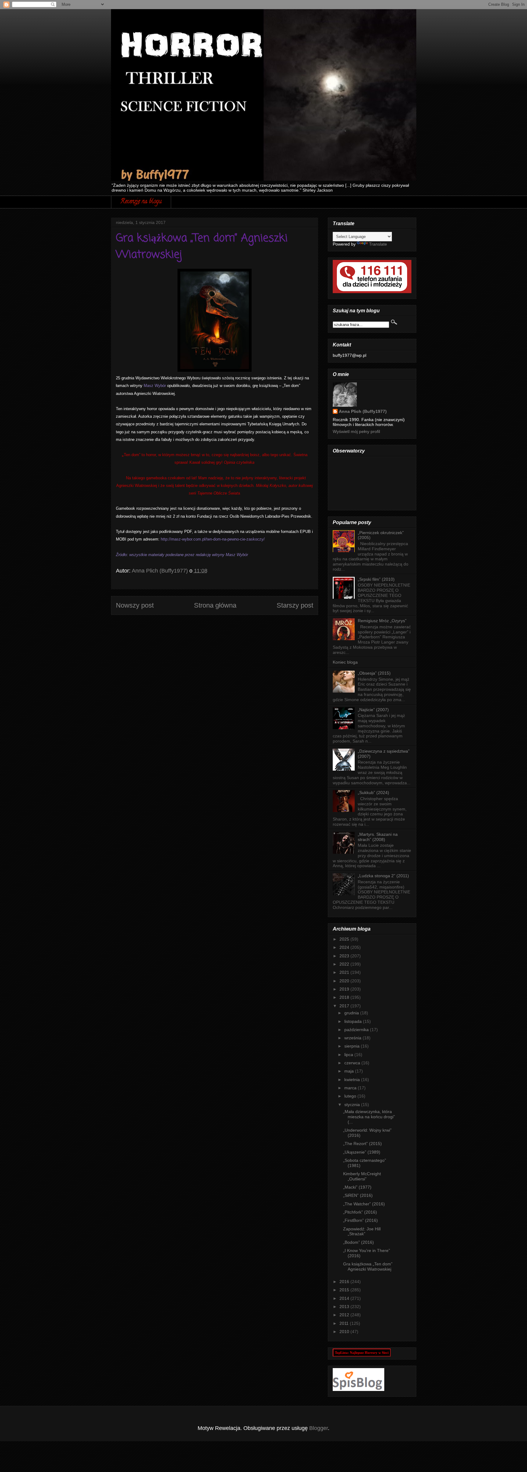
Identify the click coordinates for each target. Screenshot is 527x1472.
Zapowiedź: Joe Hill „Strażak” (362, 1231)
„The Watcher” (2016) (364, 1203)
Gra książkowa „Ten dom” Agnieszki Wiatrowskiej (368, 1266)
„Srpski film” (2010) (376, 579)
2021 (344, 972)
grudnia (352, 1012)
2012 (344, 1314)
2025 (344, 939)
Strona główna (215, 605)
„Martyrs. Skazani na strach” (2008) (378, 837)
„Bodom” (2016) (358, 1242)
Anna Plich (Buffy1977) (363, 411)
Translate (378, 244)
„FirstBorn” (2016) (360, 1220)
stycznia (352, 1104)
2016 (344, 1281)
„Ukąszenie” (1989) (361, 1152)
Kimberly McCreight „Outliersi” (362, 1176)
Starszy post (295, 605)
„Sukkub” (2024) (373, 792)
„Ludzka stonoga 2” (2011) (383, 875)
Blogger (318, 1428)
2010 (344, 1331)
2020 (344, 980)
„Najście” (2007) (373, 709)
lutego (350, 1096)
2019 (344, 989)
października (357, 1029)
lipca (349, 1054)
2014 (344, 1298)
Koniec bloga (345, 662)
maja (349, 1071)
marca (351, 1087)
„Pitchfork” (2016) (360, 1212)
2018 (344, 997)
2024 (344, 947)
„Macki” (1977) (357, 1187)
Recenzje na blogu (141, 202)
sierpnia (352, 1046)
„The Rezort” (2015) (362, 1143)
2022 (344, 964)
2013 (344, 1306)
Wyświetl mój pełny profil (356, 431)
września (353, 1037)
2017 (344, 1005)
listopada (353, 1021)
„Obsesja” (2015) (374, 673)
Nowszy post (135, 605)
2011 (344, 1323)
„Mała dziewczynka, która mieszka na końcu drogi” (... (369, 1116)
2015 (344, 1289)
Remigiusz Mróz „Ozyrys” (382, 620)
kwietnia (352, 1079)
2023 (344, 955)
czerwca (352, 1062)
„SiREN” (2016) (358, 1195)
